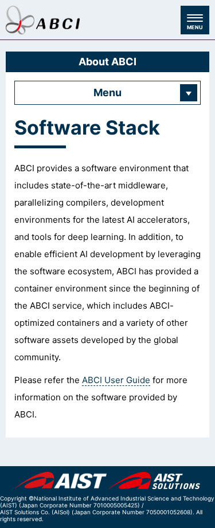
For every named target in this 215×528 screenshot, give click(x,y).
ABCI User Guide (116, 380)
